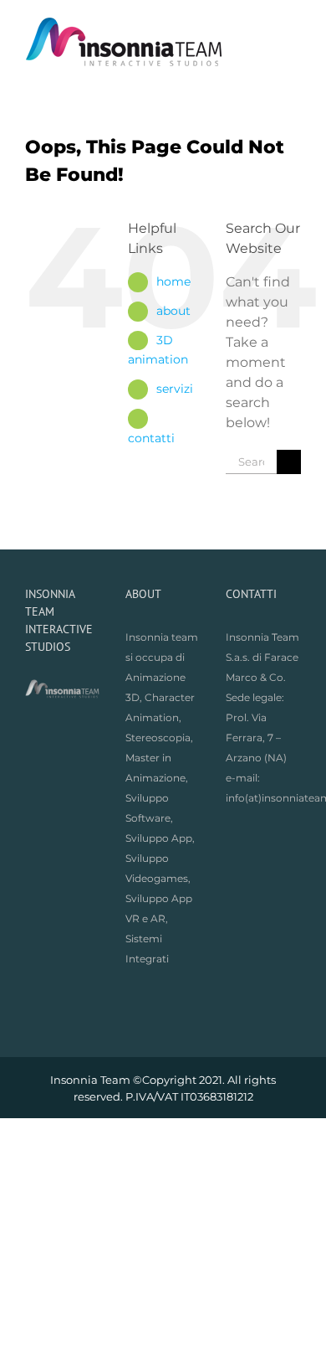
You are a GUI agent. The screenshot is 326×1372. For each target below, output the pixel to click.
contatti (151, 438)
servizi (174, 388)
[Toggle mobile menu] (294, 25)
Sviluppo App (158, 838)
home (173, 281)
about (173, 310)
